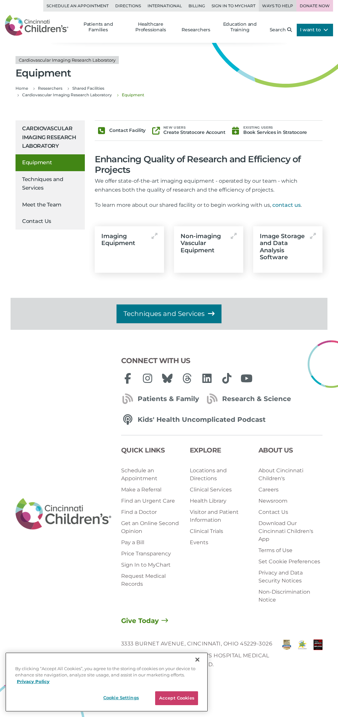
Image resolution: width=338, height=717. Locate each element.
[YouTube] (246, 378)
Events (199, 542)
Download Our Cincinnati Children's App (285, 531)
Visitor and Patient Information (214, 516)
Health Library (208, 501)
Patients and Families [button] (98, 27)
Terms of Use (275, 550)
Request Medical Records (143, 580)
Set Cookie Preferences (289, 561)
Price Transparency (146, 553)
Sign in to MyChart (233, 5)
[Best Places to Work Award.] (302, 655)
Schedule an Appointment (78, 5)
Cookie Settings (121, 697)
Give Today (140, 621)
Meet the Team (41, 205)
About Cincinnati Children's (280, 474)
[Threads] (187, 378)
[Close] (197, 659)
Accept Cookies (176, 698)
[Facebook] (127, 378)
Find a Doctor (139, 512)
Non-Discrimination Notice (284, 596)
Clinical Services (211, 489)
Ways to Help (277, 5)
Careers (268, 489)
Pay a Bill (132, 542)
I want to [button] (311, 30)
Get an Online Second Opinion (150, 527)
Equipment (37, 162)
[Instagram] (147, 378)
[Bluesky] (167, 378)
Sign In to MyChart (146, 565)
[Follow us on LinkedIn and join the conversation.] (207, 378)
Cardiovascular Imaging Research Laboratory (49, 137)
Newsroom (272, 501)
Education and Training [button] (240, 27)
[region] (106, 682)
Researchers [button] (196, 30)
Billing (196, 5)
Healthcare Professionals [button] (150, 27)
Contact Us (36, 221)
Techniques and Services (42, 183)
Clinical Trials (206, 531)
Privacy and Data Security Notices (280, 577)
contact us (286, 205)
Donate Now (315, 5)
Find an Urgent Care (148, 501)
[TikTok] (226, 378)
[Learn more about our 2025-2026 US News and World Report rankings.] (286, 655)
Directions (128, 5)
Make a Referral (141, 489)
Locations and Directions (208, 474)
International (165, 5)
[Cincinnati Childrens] (63, 514)
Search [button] (278, 30)
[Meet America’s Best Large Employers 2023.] (318, 655)
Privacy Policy (33, 681)
